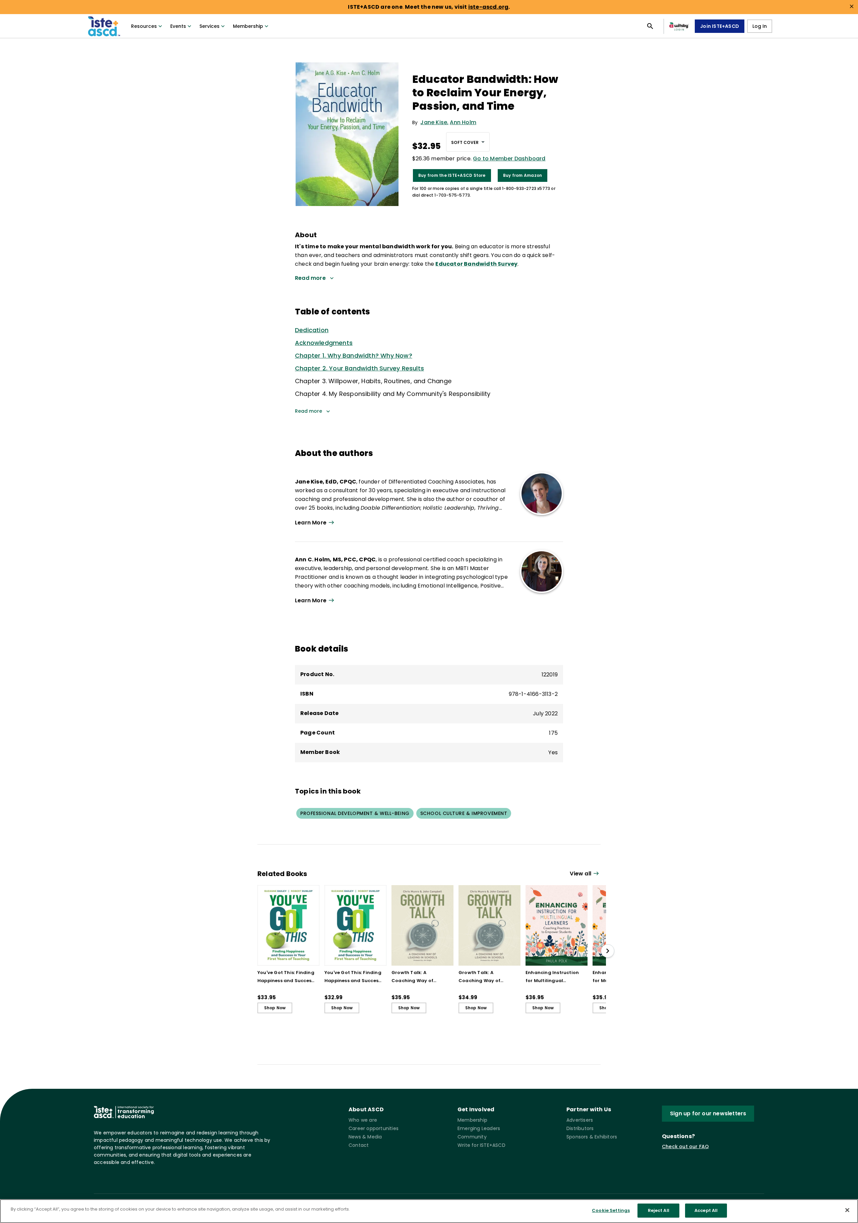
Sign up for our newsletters (708, 1113)
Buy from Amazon (522, 175)
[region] (429, 1211)
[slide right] (607, 951)
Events (178, 26)
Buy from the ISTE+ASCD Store (452, 175)
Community (472, 1136)
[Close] (847, 1210)
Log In (759, 26)
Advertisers (579, 1120)
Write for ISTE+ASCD (481, 1145)
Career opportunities (374, 1128)
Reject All (658, 1210)
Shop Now (275, 1008)
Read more (308, 411)
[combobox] (467, 142)
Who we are (363, 1120)
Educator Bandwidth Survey (476, 264)
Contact (359, 1145)
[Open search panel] (650, 26)
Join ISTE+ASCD (719, 26)
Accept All (706, 1210)
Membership (248, 26)
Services (209, 26)
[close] (852, 6)
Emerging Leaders (478, 1128)
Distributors (580, 1128)
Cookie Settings (611, 1210)
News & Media (365, 1136)
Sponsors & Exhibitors (591, 1136)
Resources (144, 26)
